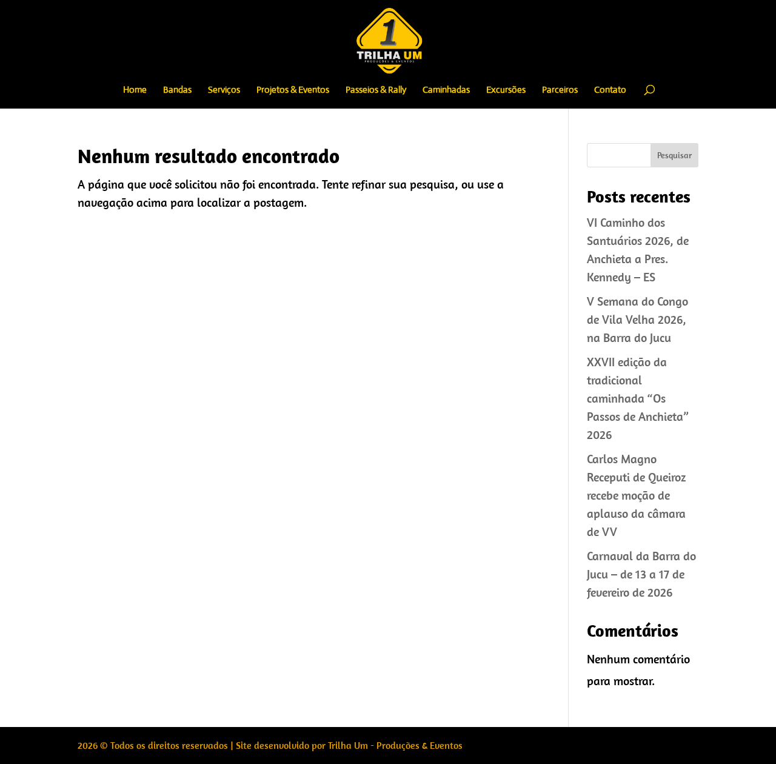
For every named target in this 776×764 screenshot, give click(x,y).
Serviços (224, 90)
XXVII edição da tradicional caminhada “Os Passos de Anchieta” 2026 (638, 398)
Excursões (506, 90)
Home (135, 90)
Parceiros (560, 90)
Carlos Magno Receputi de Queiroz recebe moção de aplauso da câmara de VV (636, 495)
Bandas (177, 90)
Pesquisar (674, 155)
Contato (610, 90)
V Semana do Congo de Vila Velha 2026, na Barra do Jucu (637, 319)
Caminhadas (446, 90)
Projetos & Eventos (292, 90)
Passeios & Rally (376, 90)
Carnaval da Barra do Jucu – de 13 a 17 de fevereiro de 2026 (641, 574)
